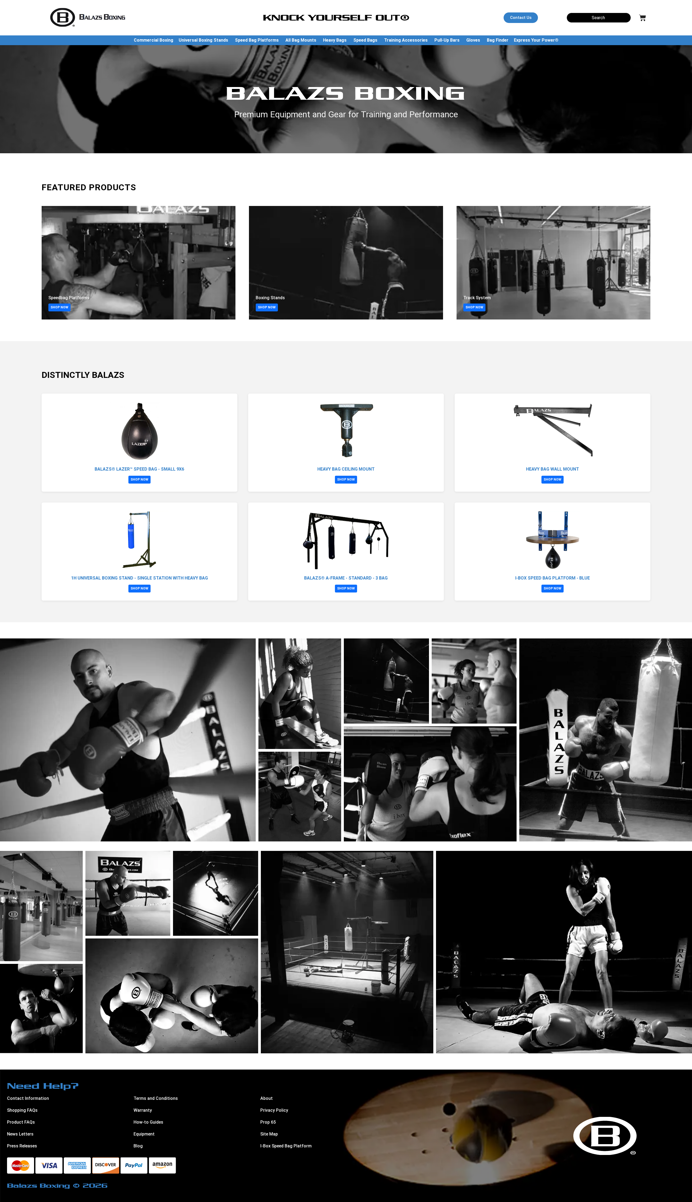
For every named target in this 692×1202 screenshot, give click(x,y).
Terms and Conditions (156, 1098)
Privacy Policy (274, 1110)
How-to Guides (148, 1122)
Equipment (144, 1134)
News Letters (20, 1134)
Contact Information (28, 1098)
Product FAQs (21, 1122)
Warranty (143, 1110)
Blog (138, 1145)
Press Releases (22, 1145)
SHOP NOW (59, 307)
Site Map (269, 1134)
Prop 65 (268, 1122)
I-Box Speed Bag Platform (286, 1145)
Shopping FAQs (22, 1110)
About (266, 1098)
